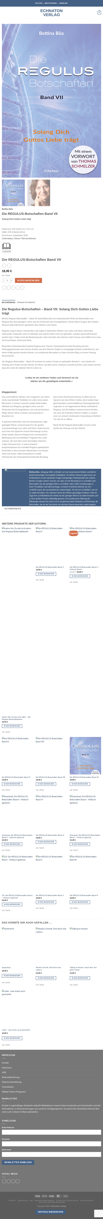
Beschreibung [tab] (8, 302)
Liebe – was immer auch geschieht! (16, 1030)
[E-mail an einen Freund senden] (13, 288)
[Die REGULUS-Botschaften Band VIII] (51, 755)
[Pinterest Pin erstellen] (18, 288)
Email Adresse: (8, 1127)
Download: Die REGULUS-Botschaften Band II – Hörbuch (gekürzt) (17, 836)
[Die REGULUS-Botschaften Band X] (51, 545)
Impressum (7, 1068)
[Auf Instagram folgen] (9, 1181)
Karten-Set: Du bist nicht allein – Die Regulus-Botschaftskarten (16, 718)
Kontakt (5, 1063)
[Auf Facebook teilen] (9, 288)
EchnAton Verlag (51, 13)
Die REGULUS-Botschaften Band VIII (50, 777)
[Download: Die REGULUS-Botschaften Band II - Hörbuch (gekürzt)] (17, 813)
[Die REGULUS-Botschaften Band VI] (51, 813)
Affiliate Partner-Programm (13, 1092)
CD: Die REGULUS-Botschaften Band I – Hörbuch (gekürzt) (17, 896)
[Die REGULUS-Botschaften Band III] (85, 874)
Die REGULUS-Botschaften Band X (50, 567)
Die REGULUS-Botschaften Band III (84, 895)
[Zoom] (5, 174)
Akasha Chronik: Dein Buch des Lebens (48, 968)
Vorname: (6, 1139)
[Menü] (3, 13)
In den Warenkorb (28, 280)
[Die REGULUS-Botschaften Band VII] (85, 755)
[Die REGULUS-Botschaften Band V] (51, 874)
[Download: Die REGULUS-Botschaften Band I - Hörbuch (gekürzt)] (85, 813)
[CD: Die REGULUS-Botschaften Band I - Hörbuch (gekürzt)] (17, 874)
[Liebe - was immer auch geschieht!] (17, 1008)
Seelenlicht (6, 968)
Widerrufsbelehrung (10, 1077)
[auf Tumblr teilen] (22, 288)
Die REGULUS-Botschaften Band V (50, 895)
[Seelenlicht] (17, 946)
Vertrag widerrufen (50, 1212)
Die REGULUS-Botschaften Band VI (50, 835)
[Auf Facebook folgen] (4, 1181)
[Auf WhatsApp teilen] (4, 288)
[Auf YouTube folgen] (18, 1181)
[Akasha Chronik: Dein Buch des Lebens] (51, 946)
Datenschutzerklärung (11, 1082)
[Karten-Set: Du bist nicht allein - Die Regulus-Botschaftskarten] (17, 620)
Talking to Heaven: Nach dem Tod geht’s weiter (83, 968)
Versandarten (8, 1087)
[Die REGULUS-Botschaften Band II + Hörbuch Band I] (85, 545)
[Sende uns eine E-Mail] (13, 1181)
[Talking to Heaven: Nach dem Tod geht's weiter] (85, 946)
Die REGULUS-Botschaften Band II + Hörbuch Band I (84, 568)
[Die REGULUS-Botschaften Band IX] (17, 755)
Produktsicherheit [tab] (26, 302)
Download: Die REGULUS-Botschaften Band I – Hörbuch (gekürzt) (85, 836)
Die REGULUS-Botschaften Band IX (16, 777)
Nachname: (7, 1150)
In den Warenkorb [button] (12, 726)
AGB (4, 1072)
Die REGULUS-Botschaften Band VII (84, 777)
